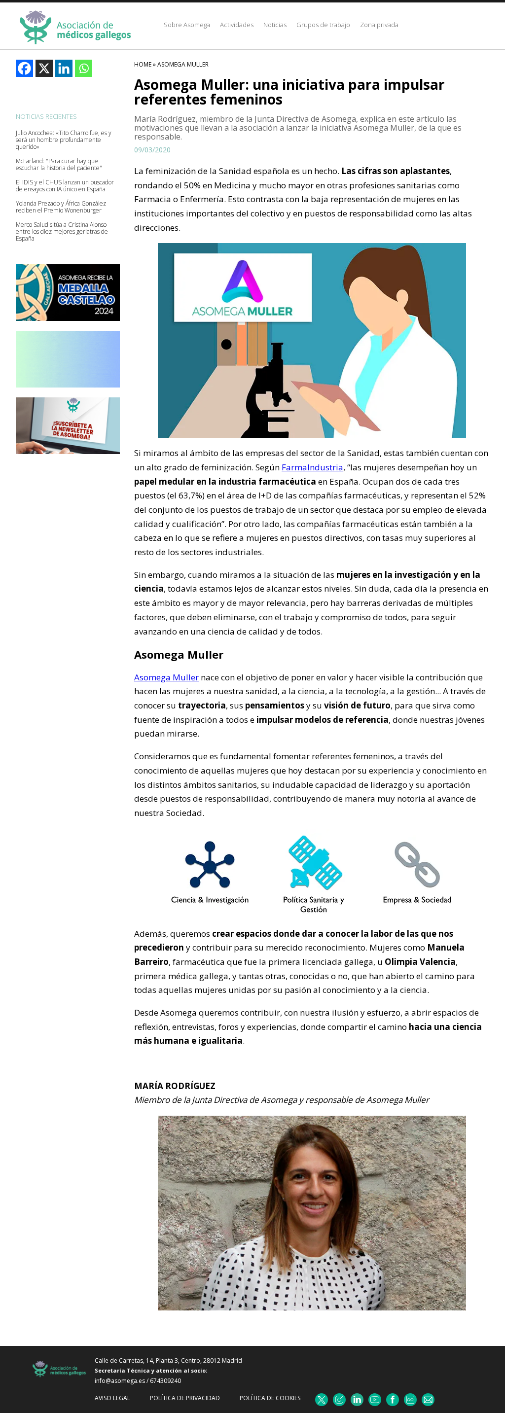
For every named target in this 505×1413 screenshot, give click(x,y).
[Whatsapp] (83, 68)
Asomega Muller (183, 64)
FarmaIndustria (312, 467)
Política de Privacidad (185, 1398)
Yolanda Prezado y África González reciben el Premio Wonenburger (61, 207)
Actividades (236, 24)
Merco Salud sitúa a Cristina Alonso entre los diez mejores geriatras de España (62, 231)
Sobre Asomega (187, 24)
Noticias (275, 24)
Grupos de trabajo (323, 24)
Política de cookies (270, 1398)
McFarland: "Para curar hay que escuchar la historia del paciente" (59, 165)
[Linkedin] (63, 68)
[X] (44, 68)
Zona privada (379, 24)
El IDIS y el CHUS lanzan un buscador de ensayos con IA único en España (65, 186)
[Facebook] (24, 68)
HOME (142, 64)
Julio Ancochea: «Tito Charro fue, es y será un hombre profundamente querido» (63, 140)
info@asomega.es (120, 1381)
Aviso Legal (112, 1398)
